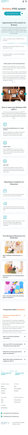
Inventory (16, 390)
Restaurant (3, 388)
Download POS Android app (11, 413)
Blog (2, 400)
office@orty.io (4, 407)
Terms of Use (17, 402)
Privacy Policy (17, 400)
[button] (25, 94)
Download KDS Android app (11, 416)
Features (3, 393)
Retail (2, 386)
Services (3, 390)
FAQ (2, 402)
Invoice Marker (17, 388)
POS (15, 386)
